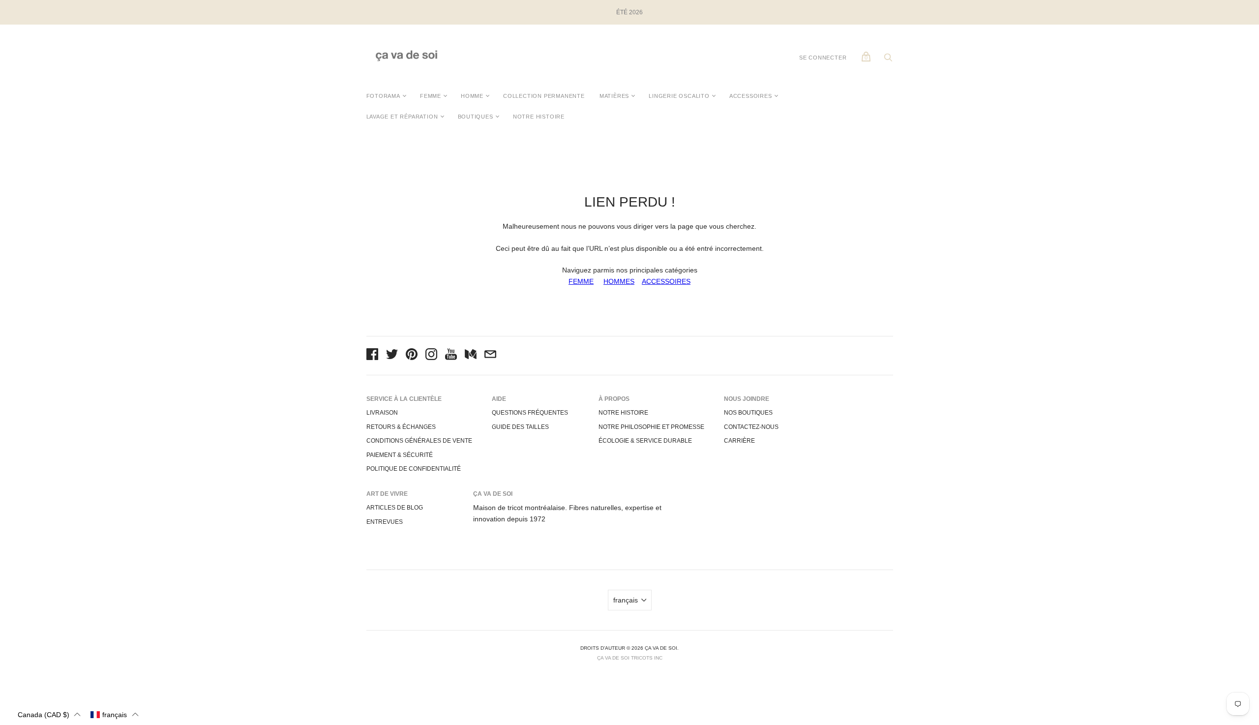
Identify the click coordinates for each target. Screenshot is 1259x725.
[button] (49, 714)
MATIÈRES (614, 96)
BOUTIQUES (475, 117)
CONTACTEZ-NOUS (751, 426)
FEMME (430, 96)
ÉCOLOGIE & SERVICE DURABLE (645, 440)
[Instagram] (431, 355)
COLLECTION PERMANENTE (544, 96)
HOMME (472, 96)
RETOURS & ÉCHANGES (401, 426)
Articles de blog (394, 507)
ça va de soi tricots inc (629, 658)
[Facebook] (372, 355)
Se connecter (823, 57)
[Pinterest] (412, 355)
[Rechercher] (888, 60)
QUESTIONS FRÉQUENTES (530, 412)
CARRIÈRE (739, 440)
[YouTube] (451, 355)
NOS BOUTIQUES (748, 412)
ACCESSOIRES (750, 96)
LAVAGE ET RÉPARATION (402, 117)
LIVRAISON (382, 412)
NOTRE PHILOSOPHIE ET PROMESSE (651, 426)
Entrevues (384, 521)
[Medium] (471, 355)
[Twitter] (392, 355)
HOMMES (618, 281)
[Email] (490, 355)
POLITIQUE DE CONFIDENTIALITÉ (413, 468)
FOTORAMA (383, 96)
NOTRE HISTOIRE (539, 117)
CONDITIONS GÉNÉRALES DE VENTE (419, 440)
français (625, 600)
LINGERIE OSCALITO (679, 96)
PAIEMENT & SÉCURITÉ (399, 455)
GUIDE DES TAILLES (520, 426)
